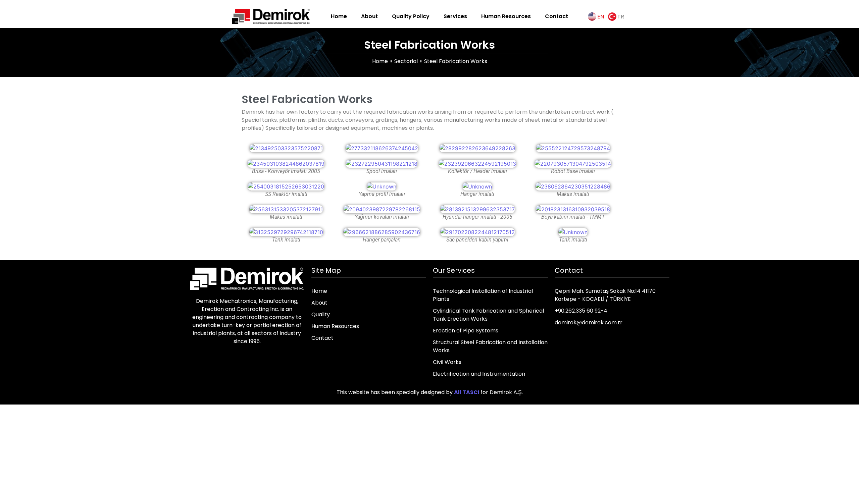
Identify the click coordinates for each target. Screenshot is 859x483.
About (369, 16)
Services (455, 16)
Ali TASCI (466, 392)
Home (339, 16)
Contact (556, 16)
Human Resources (506, 16)
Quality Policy (411, 16)
